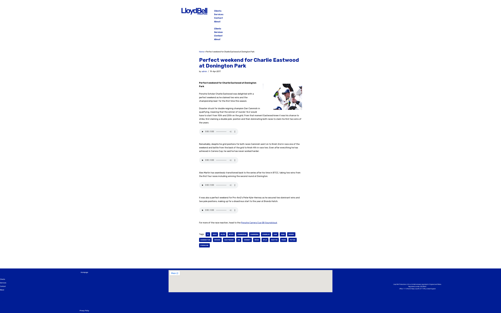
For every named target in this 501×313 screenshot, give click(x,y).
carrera (254, 234)
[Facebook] (299, 11)
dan (283, 234)
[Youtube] (432, 277)
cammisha (241, 234)
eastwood (229, 240)
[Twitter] (312, 11)
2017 (215, 234)
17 (208, 234)
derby (291, 234)
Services (218, 14)
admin (204, 71)
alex (223, 234)
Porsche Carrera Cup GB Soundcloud (259, 222)
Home (201, 52)
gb (239, 240)
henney (247, 240)
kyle (265, 240)
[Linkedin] (424, 277)
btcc (231, 234)
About (217, 21)
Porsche (204, 245)
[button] (250, 25)
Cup (275, 234)
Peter (292, 240)
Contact (218, 18)
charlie (266, 234)
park (283, 240)
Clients (217, 11)
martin (274, 240)
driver (217, 240)
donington (205, 240)
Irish (256, 240)
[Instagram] (306, 11)
